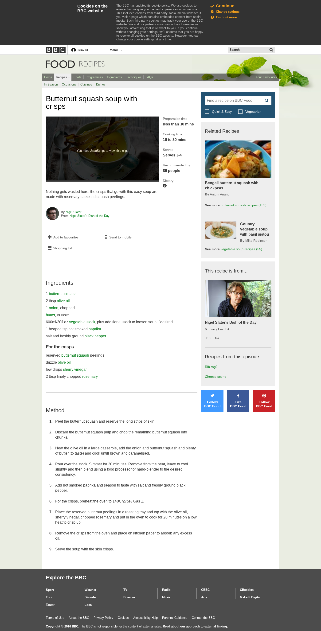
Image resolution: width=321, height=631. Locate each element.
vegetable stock (82, 322)
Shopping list (62, 248)
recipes (243, 205)
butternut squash (63, 294)
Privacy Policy (103, 617)
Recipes (61, 77)
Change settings (227, 11)
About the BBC (79, 617)
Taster (50, 605)
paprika (95, 329)
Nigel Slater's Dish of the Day (90, 216)
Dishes (101, 84)
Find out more (226, 17)
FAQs (149, 77)
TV (125, 590)
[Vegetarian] (165, 185)
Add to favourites (65, 237)
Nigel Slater (73, 212)
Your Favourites (266, 77)
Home (48, 77)
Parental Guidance (174, 617)
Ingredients (114, 77)
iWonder (91, 597)
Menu (114, 50)
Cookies (123, 617)
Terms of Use (55, 617)
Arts (204, 597)
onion (53, 308)
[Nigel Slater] (52, 214)
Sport (50, 590)
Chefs (78, 77)
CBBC (205, 590)
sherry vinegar (75, 369)
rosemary (90, 376)
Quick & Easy (222, 111)
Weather (90, 590)
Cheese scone (215, 376)
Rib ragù (211, 367)
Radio (166, 590)
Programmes (94, 77)
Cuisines (86, 84)
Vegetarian (252, 111)
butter (50, 315)
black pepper (95, 336)
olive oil (63, 301)
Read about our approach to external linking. (195, 626)
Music (166, 597)
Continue (225, 6)
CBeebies (247, 590)
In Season (51, 84)
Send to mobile (120, 237)
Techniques (133, 77)
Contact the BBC (203, 617)
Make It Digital (250, 597)
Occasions (69, 84)
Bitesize (129, 597)
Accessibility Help (145, 617)
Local (89, 605)
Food (60, 64)
